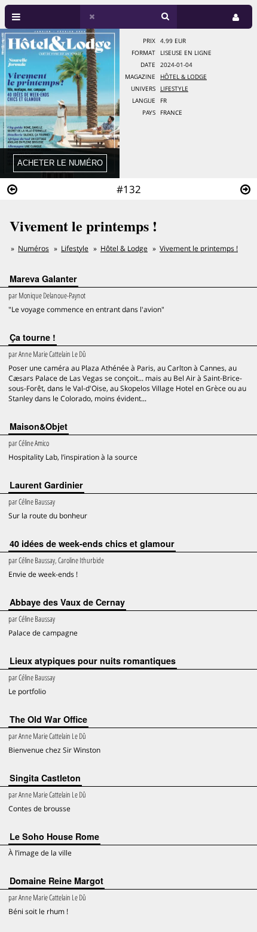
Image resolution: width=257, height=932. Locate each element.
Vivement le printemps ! (199, 248)
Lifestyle (174, 89)
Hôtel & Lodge (183, 77)
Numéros (33, 248)
